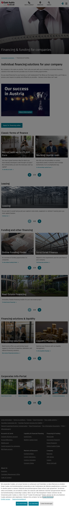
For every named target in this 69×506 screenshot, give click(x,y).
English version (5, 499)
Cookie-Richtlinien (47, 497)
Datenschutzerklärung (19, 499)
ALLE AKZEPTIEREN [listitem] (22, 503)
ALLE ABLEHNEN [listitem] (33, 503)
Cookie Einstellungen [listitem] (46, 503)
